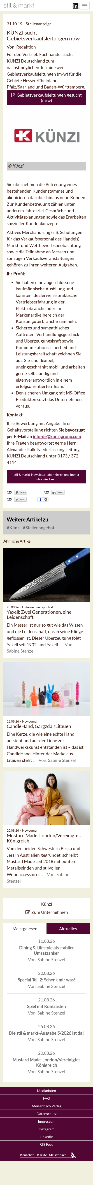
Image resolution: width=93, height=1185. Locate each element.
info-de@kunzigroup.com (57, 436)
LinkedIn (46, 1136)
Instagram (46, 1129)
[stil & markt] (19, 5)
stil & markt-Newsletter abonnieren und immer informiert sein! (46, 477)
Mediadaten (46, 1090)
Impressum (46, 1121)
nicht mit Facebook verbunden (9, 492)
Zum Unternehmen (49, 912)
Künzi (15, 527)
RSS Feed (46, 1144)
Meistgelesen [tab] (24, 928)
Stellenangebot (39, 527)
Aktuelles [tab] (68, 928)
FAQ (46, 1098)
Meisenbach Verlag (46, 1106)
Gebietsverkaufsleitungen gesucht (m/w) (48, 97)
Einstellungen (46, 499)
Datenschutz (46, 1113)
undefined (46, 492)
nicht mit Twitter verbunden (9, 499)
